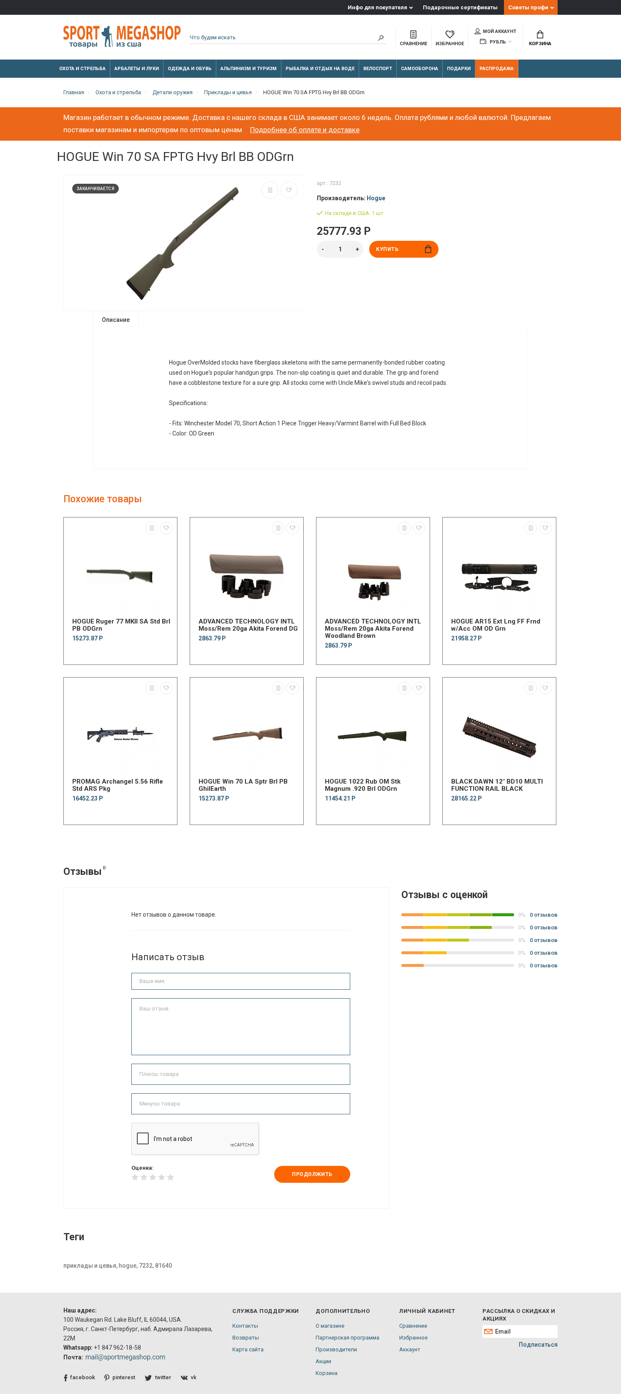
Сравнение (413, 1326)
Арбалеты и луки (136, 68)
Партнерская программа (347, 1337)
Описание (116, 319)
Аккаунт (409, 1349)
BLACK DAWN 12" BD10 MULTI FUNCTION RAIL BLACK (497, 785)
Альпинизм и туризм (249, 68)
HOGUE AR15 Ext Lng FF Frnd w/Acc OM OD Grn (495, 625)
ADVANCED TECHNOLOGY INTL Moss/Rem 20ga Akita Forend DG (248, 625)
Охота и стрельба (82, 68)
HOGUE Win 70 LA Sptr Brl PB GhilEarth (243, 785)
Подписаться (538, 1344)
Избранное (413, 1337)
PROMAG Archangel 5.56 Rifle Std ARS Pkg (117, 785)
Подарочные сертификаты (460, 7)
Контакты (245, 1326)
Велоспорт (377, 68)
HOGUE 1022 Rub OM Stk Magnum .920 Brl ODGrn (362, 785)
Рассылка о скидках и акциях (518, 1315)
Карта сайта (248, 1349)
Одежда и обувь (190, 68)
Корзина (540, 43)
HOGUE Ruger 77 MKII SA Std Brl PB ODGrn (121, 625)
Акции (323, 1361)
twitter (163, 1377)
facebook (82, 1377)
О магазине (330, 1326)
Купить (387, 249)
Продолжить (312, 1174)
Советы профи (528, 7)
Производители (336, 1349)
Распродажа (496, 68)
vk (193, 1377)
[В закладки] (289, 190)
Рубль (497, 42)
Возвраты (245, 1337)
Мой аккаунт (499, 31)
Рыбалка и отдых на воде (320, 68)
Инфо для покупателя (377, 7)
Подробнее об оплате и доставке (305, 129)
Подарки (459, 68)
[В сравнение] (269, 190)
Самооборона (419, 68)
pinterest (123, 1377)
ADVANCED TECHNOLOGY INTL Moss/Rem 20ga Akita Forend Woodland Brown (373, 629)
